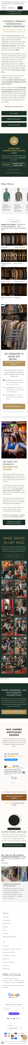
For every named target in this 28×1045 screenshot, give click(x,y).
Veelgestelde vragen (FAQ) (9, 936)
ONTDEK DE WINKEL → (14, 406)
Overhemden (4, 247)
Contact (4, 930)
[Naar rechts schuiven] (17, 217)
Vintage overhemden (19, 247)
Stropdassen (17, 297)
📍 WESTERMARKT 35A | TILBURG (14, 11)
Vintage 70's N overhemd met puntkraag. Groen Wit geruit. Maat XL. (7, 206)
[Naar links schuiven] (10, 217)
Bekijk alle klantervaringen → (14, 172)
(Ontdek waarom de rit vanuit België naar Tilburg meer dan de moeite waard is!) (14, 82)
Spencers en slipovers (7, 297)
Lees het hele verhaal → (14, 169)
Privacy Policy (6, 965)
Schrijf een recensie (11, 759)
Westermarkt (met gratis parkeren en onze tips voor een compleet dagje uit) (13, 90)
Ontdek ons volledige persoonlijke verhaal (14, 522)
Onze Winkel (6, 917)
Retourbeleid (6, 959)
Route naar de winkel (13, 125)
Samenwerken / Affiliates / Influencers (12, 949)
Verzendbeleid (23, 1043)
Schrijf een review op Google (14, 797)
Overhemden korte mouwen (6, 264)
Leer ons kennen (14, 113)
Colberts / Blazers (19, 281)
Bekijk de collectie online (13, 119)
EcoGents (7, 1041)
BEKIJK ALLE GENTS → (14, 556)
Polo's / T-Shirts (18, 263)
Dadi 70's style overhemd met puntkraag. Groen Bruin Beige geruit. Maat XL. (18, 206)
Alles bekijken (14, 221)
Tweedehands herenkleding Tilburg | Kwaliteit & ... (11, 885)
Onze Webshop (6, 920)
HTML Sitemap (6, 968)
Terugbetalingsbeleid (22, 1041)
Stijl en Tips (5, 933)
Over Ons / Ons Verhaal (9, 952)
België (11, 80)
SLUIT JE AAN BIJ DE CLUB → (14, 712)
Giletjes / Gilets (5, 281)
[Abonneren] (22, 1008)
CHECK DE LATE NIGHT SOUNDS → (14, 845)
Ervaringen (5, 927)
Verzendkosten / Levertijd (9, 955)
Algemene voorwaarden (8, 962)
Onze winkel (6, 946)
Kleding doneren (7, 923)
